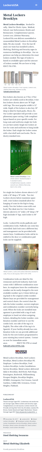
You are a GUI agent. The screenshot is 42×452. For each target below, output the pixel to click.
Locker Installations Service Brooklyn (15, 423)
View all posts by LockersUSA (25, 412)
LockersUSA (10, 5)
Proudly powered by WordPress (13, 449)
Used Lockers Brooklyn (17, 427)
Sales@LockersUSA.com (12, 92)
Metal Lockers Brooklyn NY (18, 425)
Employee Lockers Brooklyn (27, 421)
